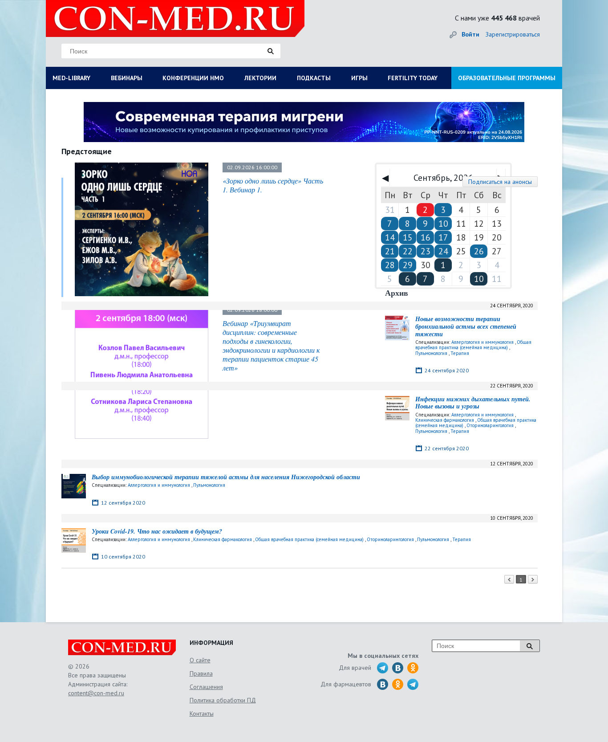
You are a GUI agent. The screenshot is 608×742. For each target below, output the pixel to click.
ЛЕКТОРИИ (260, 78)
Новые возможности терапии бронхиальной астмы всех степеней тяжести (465, 326)
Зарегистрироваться (513, 34)
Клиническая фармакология (444, 420)
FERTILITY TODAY (413, 78)
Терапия (459, 353)
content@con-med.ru (96, 693)
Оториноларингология (490, 425)
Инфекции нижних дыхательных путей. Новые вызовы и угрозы (473, 403)
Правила (201, 673)
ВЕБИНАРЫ (126, 78)
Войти (470, 34)
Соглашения (206, 687)
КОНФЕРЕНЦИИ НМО (193, 78)
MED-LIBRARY (71, 78)
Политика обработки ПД (223, 700)
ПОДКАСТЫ (314, 78)
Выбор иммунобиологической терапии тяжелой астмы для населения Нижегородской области (226, 477)
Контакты (202, 713)
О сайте (200, 660)
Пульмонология (431, 353)
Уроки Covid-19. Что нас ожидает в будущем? (157, 531)
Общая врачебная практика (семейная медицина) (473, 345)
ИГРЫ (359, 78)
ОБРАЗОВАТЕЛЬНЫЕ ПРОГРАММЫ (506, 78)
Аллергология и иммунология (482, 342)
